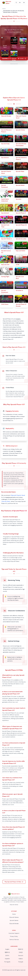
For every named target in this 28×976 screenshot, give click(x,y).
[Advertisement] (14, 79)
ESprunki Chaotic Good (18, 495)
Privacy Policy (14, 936)
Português (7, 962)
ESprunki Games (14, 917)
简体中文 (20, 949)
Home (4, 8)
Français (20, 962)
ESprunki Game (6, 501)
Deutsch (20, 955)
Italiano (21, 958)
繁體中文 (7, 952)
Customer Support (14, 933)
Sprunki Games (14, 920)
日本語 (21, 952)
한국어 (7, 955)
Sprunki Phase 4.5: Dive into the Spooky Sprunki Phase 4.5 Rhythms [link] (13, 11)
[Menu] (24, 2)
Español (7, 958)
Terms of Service (14, 939)
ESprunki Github (14, 904)
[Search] (16, 2)
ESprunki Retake (14, 923)
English (7, 949)
